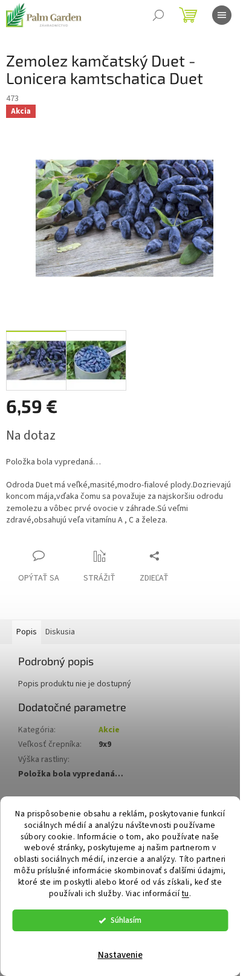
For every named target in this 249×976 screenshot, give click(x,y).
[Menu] (222, 15)
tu (185, 893)
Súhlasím (126, 920)
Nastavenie (120, 955)
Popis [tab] (26, 632)
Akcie (109, 730)
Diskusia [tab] (60, 632)
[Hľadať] (158, 15)
